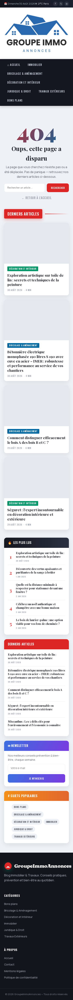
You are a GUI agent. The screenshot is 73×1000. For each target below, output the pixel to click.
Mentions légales (15, 971)
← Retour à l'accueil (37, 198)
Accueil (8, 958)
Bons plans (15, 100)
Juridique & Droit (19, 91)
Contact (9, 964)
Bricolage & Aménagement (24, 73)
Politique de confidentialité (21, 977)
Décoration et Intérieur (23, 82)
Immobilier (35, 65)
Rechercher (58, 188)
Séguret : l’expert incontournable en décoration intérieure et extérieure (35, 514)
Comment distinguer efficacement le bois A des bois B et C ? (36, 440)
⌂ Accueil (13, 65)
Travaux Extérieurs (52, 91)
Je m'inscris (36, 778)
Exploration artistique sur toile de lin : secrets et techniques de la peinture (35, 280)
